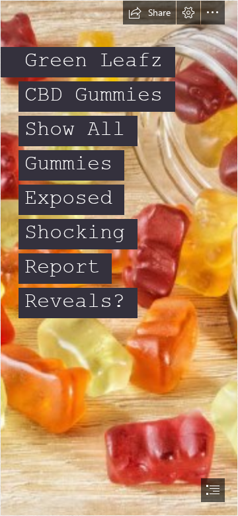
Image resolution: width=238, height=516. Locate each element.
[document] (119, 258)
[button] (149, 12)
